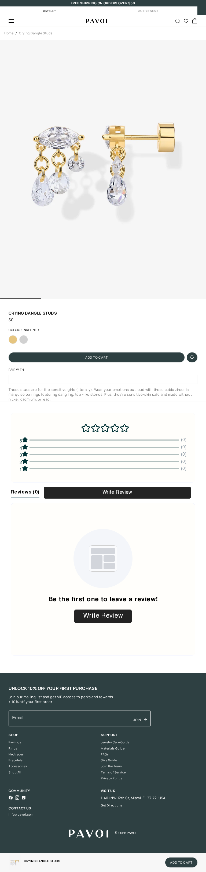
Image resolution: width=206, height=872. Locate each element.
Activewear (148, 11)
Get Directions (112, 805)
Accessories (18, 766)
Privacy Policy (111, 778)
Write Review (117, 492)
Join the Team (111, 766)
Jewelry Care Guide (115, 742)
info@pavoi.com (21, 814)
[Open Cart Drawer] (194, 21)
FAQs (105, 754)
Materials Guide (112, 748)
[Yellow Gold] (13, 339)
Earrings (15, 742)
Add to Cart (96, 357)
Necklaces (16, 754)
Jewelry (49, 11)
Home (9, 33)
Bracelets (16, 760)
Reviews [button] (25, 492)
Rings (13, 748)
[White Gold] (23, 339)
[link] (15, 862)
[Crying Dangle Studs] (94, 21)
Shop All (15, 772)
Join (137, 720)
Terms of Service (113, 772)
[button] (103, 169)
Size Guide (109, 760)
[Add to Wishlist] (192, 357)
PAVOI (131, 833)
